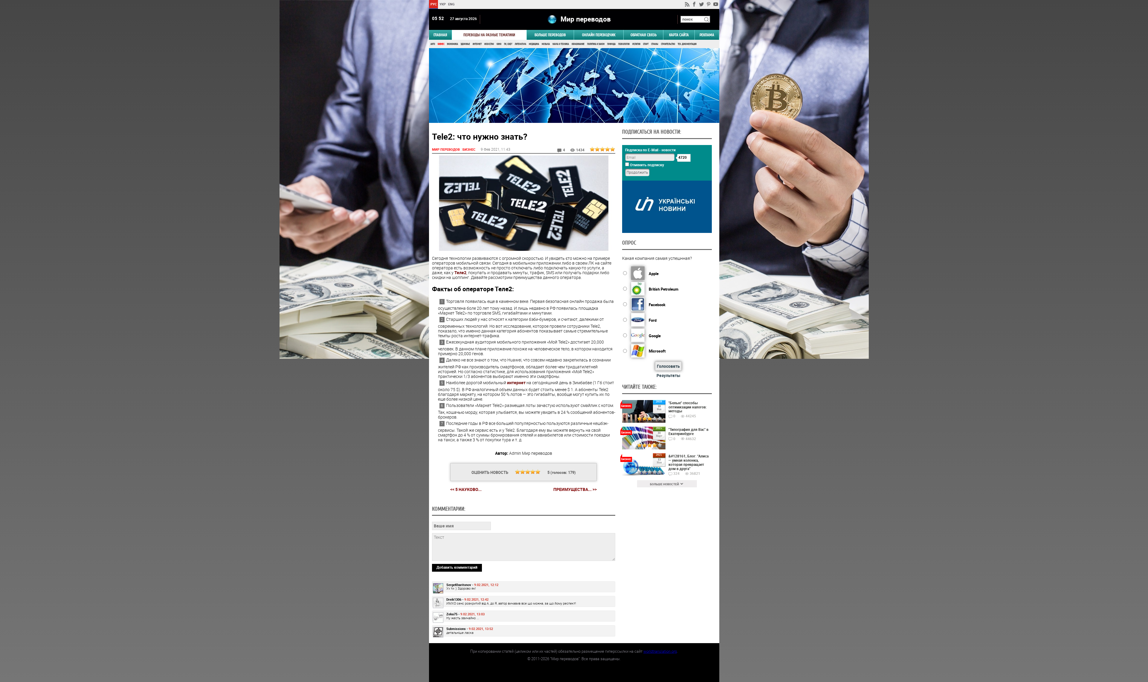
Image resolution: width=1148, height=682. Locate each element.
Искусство (489, 44)
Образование (578, 44)
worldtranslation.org (660, 651)
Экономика (452, 44)
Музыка (546, 44)
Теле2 (460, 272)
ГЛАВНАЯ (440, 35)
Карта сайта (679, 35)
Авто (432, 44)
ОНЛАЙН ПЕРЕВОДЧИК (598, 35)
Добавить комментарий (456, 567)
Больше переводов (550, 35)
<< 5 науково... (466, 489)
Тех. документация (687, 44)
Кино (499, 44)
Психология (624, 44)
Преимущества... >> (575, 489)
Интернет (477, 44)
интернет (516, 382)
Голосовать (668, 366)
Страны (654, 44)
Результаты (668, 375)
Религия (636, 44)
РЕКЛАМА (707, 35)
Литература (520, 44)
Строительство (668, 44)
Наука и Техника (560, 44)
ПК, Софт (508, 44)
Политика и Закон (595, 44)
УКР (442, 4)
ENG (451, 4)
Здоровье (465, 44)
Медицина (534, 44)
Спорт (645, 44)
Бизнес (441, 44)
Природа (611, 44)
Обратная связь (644, 35)
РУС (433, 4)
